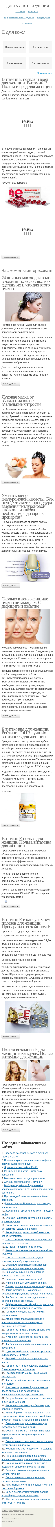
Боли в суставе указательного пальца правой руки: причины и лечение (25, 1493)
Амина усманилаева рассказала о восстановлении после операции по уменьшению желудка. (23, 1322)
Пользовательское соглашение (22, 1514)
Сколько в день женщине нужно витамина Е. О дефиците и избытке (25, 602)
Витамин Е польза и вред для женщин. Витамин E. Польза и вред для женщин (27, 82)
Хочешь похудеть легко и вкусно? (23, 1181)
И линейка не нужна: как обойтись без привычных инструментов (25, 1338)
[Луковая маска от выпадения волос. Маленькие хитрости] (27, 463)
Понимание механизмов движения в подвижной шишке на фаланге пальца (24, 1464)
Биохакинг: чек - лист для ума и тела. (25, 1178)
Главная (20, 11)
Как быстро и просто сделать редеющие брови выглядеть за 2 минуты (26, 1367)
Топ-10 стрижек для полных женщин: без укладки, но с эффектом (27, 1241)
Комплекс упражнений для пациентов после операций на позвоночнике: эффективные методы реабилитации (25, 1390)
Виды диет (43, 17)
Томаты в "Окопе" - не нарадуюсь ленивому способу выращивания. (22, 1259)
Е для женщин (14, 63)
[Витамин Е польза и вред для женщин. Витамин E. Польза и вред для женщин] (27, 197)
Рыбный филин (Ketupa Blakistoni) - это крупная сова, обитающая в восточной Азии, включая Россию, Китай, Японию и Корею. (27, 1416)
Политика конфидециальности (13, 1518)
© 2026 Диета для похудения (13, 1511)
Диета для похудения (27, 5)
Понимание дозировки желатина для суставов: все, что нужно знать (24, 1425)
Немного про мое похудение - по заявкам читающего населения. (27, 1450)
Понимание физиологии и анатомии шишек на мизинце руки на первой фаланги (26, 1457)
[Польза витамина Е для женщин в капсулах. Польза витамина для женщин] (27, 1070)
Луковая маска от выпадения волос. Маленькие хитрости (21, 400)
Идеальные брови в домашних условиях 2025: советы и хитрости (27, 1352)
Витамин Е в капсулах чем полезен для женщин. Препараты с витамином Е (26, 923)
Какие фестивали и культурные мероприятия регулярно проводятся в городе (27, 1291)
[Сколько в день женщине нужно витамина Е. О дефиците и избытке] (27, 626)
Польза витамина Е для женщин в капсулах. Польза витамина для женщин (27, 1053)
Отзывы (27, 23)
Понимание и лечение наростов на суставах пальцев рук (23, 1479)
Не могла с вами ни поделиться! (24, 1279)
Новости (33, 11)
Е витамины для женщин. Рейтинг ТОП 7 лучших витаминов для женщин (25, 732)
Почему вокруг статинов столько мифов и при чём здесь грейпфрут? (26, 1161)
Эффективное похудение (19, 17)
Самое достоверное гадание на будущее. (29, 1286)
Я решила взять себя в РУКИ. (21, 1167)
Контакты (5, 1514)
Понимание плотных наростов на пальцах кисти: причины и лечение (27, 1443)
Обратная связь (8, 1521)
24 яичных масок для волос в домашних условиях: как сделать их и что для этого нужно (27, 282)
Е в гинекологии (40, 63)
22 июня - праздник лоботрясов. (24, 1246)
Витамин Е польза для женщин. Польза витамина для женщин (26, 842)
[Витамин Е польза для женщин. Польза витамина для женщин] (27, 901)
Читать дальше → (10, 257)
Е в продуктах (40, 46)
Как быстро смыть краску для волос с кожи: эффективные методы (25, 1298)
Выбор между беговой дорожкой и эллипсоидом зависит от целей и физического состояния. (27, 1189)
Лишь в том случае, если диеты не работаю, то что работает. (23, 1273)
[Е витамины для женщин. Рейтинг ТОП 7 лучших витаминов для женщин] (27, 807)
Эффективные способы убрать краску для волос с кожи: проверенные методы (27, 1306)
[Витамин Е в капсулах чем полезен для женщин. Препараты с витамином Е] (27, 1017)
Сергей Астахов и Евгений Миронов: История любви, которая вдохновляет (24, 1266)
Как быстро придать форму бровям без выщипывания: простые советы (26, 1331)
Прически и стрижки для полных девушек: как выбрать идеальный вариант (27, 1226)
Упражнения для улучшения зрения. (26, 1282)
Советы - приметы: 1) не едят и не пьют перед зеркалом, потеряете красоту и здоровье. (26, 1434)
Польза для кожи (14, 46)
